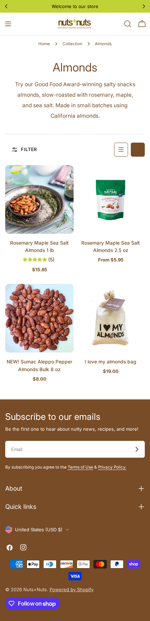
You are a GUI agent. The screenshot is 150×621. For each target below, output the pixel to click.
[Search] (128, 24)
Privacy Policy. (112, 467)
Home (44, 43)
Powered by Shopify (71, 589)
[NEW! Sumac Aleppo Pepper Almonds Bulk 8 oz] (39, 318)
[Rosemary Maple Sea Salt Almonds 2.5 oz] (110, 199)
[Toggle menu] (8, 24)
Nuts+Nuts (35, 589)
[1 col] (121, 150)
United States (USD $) (38, 529)
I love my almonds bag (110, 361)
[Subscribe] (136, 449)
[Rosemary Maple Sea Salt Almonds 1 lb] (39, 199)
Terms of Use (80, 467)
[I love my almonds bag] (110, 318)
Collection (72, 43)
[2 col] (138, 150)
